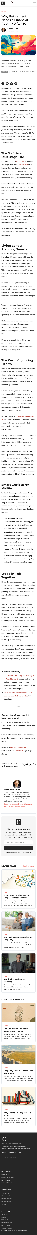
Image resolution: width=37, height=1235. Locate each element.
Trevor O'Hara (13, 28)
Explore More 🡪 (29, 866)
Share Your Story (6, 1196)
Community (5, 1175)
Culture (6, 1025)
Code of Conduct (6, 1228)
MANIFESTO (12, 1152)
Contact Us (19, 751)
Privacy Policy (28, 852)
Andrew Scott (23, 165)
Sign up (17, 848)
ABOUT (4, 1152)
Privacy (3, 1217)
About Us (4, 1214)
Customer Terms (6, 1222)
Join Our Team (6, 1201)
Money (3, 12)
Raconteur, (20, 161)
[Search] (12, 2)
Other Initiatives (6, 1183)
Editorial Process (6, 1198)
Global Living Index (7, 1177)
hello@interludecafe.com (19, 747)
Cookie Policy (5, 1225)
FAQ (19, 1152)
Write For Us (5, 1193)
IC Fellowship (5, 1180)
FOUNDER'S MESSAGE (9, 1157)
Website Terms (6, 1220)
